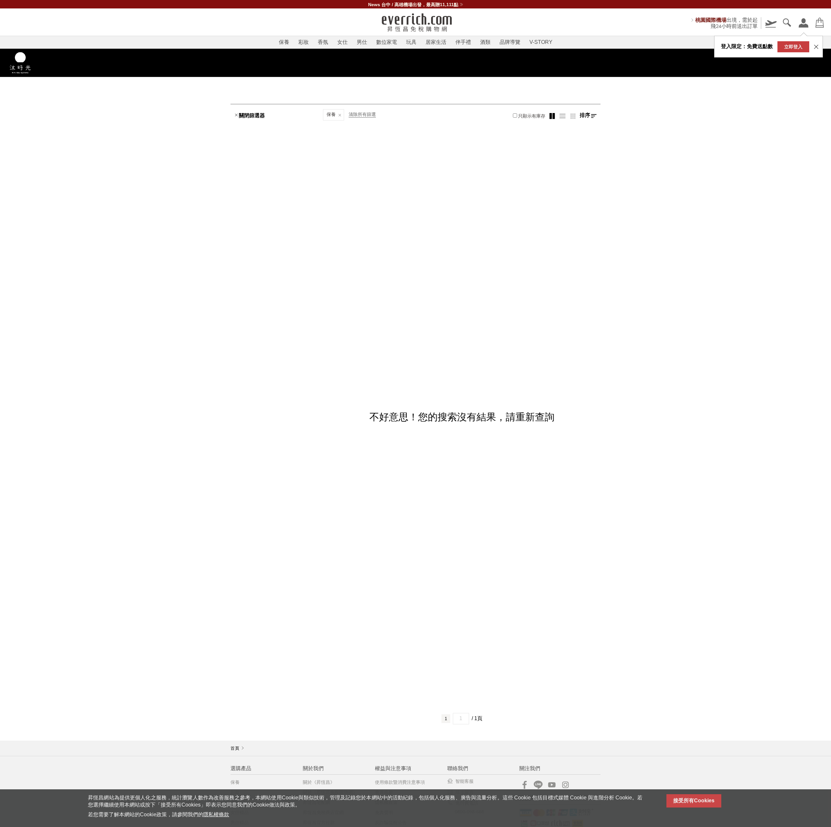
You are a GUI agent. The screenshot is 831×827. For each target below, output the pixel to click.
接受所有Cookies (693, 800)
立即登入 (793, 47)
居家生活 (436, 42)
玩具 (411, 42)
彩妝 (303, 42)
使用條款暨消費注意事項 (400, 782)
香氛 (323, 42)
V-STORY (540, 42)
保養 (284, 42)
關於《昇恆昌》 (319, 782)
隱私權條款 (216, 814)
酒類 (485, 42)
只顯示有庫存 (531, 116)
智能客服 (464, 781)
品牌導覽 (510, 42)
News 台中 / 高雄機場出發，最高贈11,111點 (413, 4)
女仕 (342, 42)
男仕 (362, 42)
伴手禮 (463, 42)
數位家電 (386, 42)
